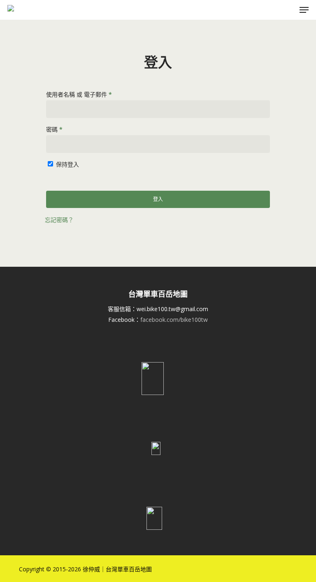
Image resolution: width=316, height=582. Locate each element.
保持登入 (67, 164)
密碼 (57, 130)
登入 (158, 199)
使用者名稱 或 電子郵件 (81, 95)
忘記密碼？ (59, 220)
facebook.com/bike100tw (174, 319)
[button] (304, 10)
